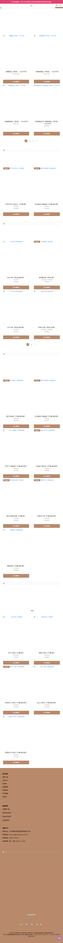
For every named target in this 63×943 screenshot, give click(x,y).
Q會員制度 (6, 820)
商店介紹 (12, 933)
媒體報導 (5, 787)
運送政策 (17, 933)
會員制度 (5, 790)
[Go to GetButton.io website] (59, 941)
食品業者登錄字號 (48, 933)
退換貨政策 (24, 933)
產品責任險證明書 (38, 933)
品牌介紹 (5, 777)
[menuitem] (26, 141)
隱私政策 (30, 933)
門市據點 (5, 793)
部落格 (5, 797)
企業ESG (5, 780)
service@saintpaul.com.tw (19, 835)
